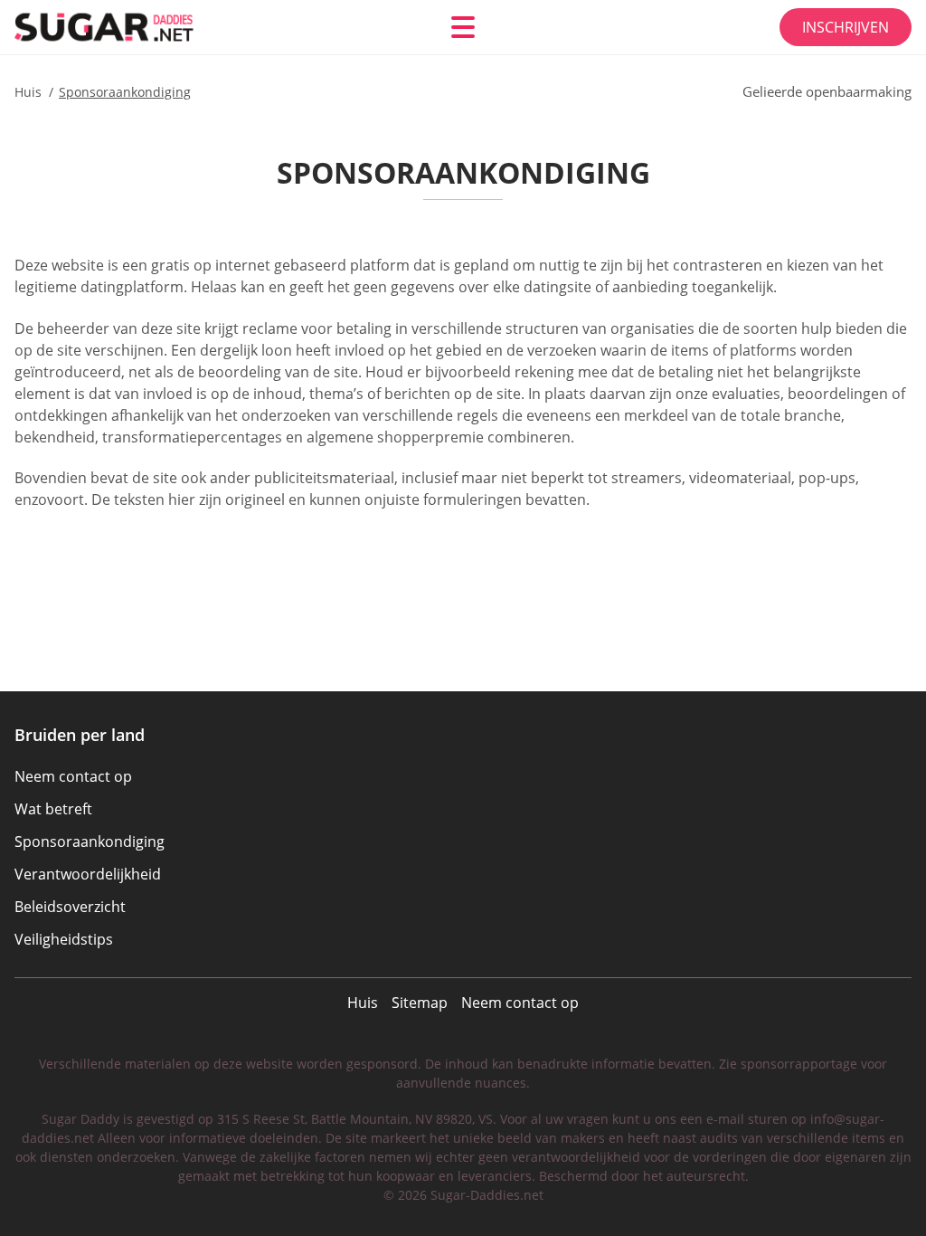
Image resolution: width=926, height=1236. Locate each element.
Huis (362, 1003)
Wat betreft (53, 809)
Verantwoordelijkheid (87, 874)
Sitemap (420, 1003)
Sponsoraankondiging (89, 841)
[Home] (123, 26)
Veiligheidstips (63, 939)
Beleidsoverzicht (70, 907)
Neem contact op (520, 1003)
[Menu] (463, 27)
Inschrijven (845, 27)
